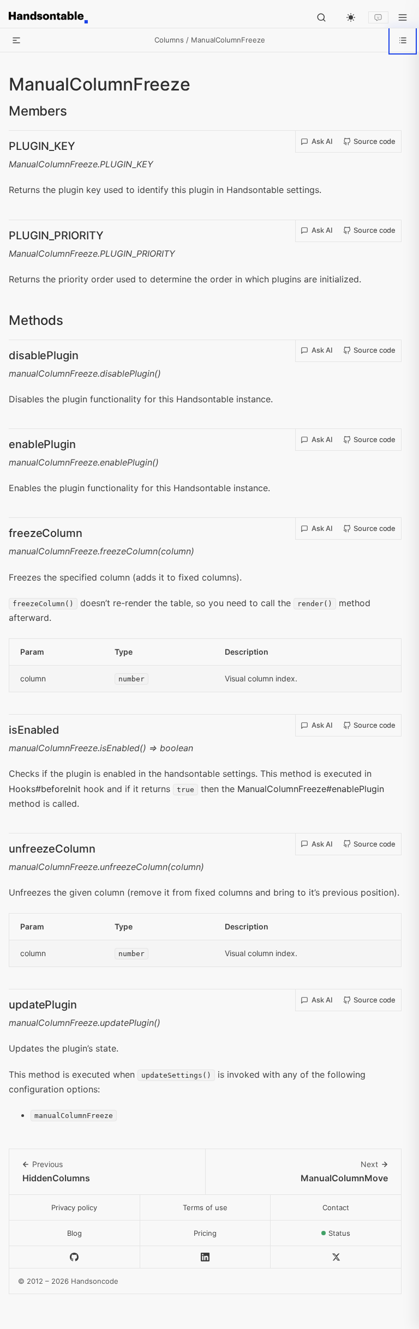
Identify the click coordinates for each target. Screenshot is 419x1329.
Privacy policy (74, 1207)
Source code (375, 141)
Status (365, 1236)
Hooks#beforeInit (45, 788)
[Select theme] (351, 17)
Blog (74, 1233)
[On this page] (403, 40)
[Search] (321, 17)
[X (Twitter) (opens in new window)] (336, 1257)
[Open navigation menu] (403, 17)
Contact (335, 1207)
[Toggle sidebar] (16, 40)
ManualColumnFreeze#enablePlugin (310, 788)
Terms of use (205, 1207)
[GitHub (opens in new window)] (74, 1257)
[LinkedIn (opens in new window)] (205, 1257)
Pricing (205, 1233)
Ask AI (322, 141)
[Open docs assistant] (378, 17)
